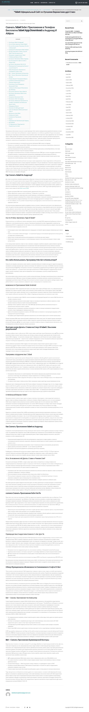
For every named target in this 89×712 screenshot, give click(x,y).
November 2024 (70, 88)
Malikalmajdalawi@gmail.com (12, 20)
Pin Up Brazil (68, 206)
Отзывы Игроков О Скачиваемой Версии (18, 78)
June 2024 (68, 93)
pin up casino (68, 208)
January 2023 (69, 118)
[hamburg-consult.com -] (6, 2)
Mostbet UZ (68, 194)
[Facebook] (25, 707)
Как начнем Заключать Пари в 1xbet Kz (18, 91)
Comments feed (70, 239)
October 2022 (69, 126)
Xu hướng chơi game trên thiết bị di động (73, 52)
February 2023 (69, 115)
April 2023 (68, 110)
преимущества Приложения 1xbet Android (18, 49)
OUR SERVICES (44, 2)
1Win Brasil (67, 151)
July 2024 (68, 91)
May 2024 (68, 96)
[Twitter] (27, 707)
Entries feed (69, 236)
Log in (67, 233)
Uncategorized (68, 220)
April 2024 (68, 99)
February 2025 (69, 85)
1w (65, 147)
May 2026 (68, 74)
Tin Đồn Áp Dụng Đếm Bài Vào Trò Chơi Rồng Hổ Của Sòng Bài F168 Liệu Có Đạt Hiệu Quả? (73, 38)
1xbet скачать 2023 (24, 188)
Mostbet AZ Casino (69, 182)
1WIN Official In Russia (70, 157)
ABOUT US (36, 2)
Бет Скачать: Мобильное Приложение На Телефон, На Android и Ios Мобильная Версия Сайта (18, 102)
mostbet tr (67, 192)
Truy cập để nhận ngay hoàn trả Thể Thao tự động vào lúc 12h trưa (73, 43)
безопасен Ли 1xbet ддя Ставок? (16, 108)
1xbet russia (68, 169)
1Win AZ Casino (68, 149)
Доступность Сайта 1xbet (14, 113)
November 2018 (69, 137)
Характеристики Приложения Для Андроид (19, 120)
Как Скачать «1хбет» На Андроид (16, 99)
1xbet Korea (68, 167)
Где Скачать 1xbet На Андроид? (16, 42)
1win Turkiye (68, 159)
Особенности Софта (13, 115)
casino (66, 176)
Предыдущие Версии (14, 106)
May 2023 (68, 107)
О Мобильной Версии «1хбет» (15, 57)
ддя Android (12, 122)
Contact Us (52, 2)
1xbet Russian (68, 172)
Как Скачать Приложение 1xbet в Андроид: (18, 58)
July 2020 (68, 134)
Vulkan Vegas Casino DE (71, 222)
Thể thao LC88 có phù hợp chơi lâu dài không (73, 47)
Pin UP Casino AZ (69, 210)
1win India (67, 155)
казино (66, 224)
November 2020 (70, 132)
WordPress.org (69, 242)
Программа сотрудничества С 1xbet (17, 55)
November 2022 (69, 123)
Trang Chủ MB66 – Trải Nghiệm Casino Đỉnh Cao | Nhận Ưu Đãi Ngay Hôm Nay (73, 33)
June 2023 (68, 104)
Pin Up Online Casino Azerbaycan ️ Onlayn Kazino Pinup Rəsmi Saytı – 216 (73, 214)
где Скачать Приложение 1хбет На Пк (17, 64)
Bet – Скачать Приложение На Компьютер (18, 73)
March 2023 (69, 112)
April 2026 (68, 77)
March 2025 (69, 82)
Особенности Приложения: (15, 117)
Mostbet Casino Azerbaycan (72, 184)
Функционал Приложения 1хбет (16, 97)
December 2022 (70, 121)
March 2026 (69, 80)
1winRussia (67, 165)
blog (66, 174)
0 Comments (22, 20)
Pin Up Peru (67, 218)
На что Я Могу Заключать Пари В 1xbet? (18, 44)
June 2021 (68, 129)
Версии (10, 119)
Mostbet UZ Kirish (69, 196)
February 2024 (69, 102)
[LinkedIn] (30, 707)
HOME (31, 2)
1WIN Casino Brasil (69, 153)
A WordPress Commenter (71, 62)
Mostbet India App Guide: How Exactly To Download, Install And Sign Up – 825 (74, 188)
